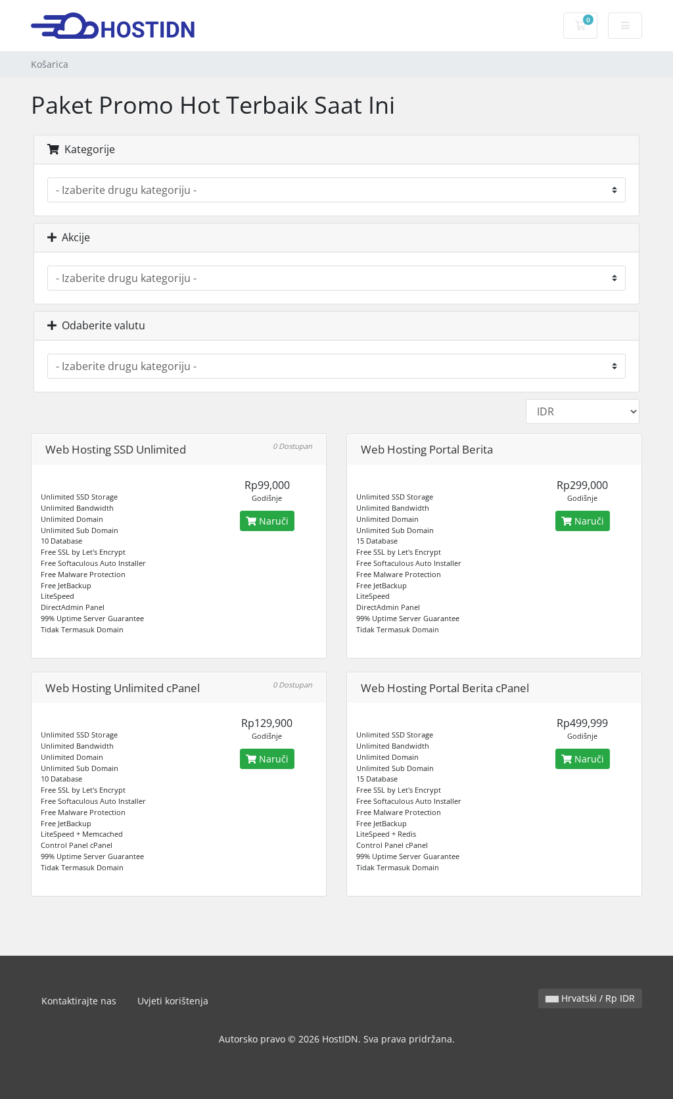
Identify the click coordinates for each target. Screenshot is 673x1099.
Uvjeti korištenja (172, 1000)
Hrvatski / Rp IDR (597, 998)
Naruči (272, 521)
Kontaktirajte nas (78, 1000)
